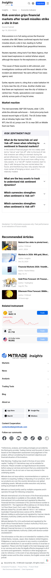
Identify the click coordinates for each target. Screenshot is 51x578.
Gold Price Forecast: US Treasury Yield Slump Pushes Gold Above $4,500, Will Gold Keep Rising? (33, 279)
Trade (42, 313)
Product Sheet (33, 567)
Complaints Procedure (8, 567)
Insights (5, 10)
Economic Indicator (28, 10)
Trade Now (40, 3)
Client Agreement (27, 569)
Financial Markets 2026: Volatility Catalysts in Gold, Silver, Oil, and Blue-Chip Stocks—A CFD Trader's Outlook (33, 266)
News (15, 10)
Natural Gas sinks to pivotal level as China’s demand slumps (32, 242)
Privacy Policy (22, 567)
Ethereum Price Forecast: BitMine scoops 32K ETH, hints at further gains (33, 291)
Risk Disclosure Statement (11, 569)
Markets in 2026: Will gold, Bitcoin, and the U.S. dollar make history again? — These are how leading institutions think (33, 254)
